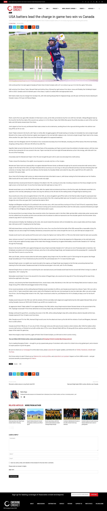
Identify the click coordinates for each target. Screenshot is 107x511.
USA (20, 364)
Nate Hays (12, 23)
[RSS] (94, 2)
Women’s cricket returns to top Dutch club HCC (22, 384)
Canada (15, 364)
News (10, 12)
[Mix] (33, 27)
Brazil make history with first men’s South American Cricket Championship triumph (27, 1)
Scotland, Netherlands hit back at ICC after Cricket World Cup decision (71, 422)
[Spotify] (96, 2)
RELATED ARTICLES (16, 405)
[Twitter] (99, 2)
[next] (68, 2)
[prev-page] (10, 428)
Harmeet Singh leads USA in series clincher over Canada (82, 384)
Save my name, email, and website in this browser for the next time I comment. (32, 462)
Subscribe (94, 494)
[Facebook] (83, 2)
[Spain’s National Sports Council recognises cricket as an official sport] (35, 414)
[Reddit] (91, 2)
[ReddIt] (26, 27)
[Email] (29, 27)
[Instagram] (85, 2)
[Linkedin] (88, 2)
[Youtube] (102, 2)
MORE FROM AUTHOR (33, 405)
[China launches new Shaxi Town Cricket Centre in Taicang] (17, 414)
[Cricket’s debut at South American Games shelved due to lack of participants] (90, 414)
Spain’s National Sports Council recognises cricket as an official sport (34, 422)
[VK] (37, 27)
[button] (99, 8)
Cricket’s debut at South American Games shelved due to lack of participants (90, 422)
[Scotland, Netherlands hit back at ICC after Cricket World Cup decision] (72, 414)
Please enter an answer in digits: (17, 466)
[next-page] (13, 428)
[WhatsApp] (18, 27)
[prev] (65, 2)
